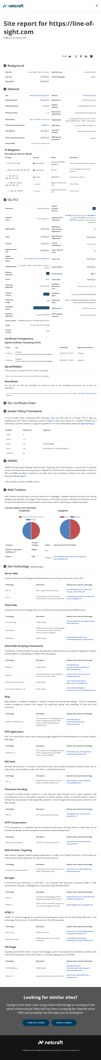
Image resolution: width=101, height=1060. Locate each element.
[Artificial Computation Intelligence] (15, 552)
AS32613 (44, 125)
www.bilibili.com (88, 897)
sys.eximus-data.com (86, 596)
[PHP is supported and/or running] (9, 590)
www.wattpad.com (73, 719)
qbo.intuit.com (84, 674)
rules (49, 420)
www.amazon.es (72, 841)
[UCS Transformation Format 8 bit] (10, 815)
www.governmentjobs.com (76, 933)
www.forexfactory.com (75, 589)
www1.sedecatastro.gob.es (76, 681)
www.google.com (73, 814)
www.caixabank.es (73, 621)
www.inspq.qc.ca (80, 556)
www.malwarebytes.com (75, 722)
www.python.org (73, 665)
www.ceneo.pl (88, 639)
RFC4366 (81, 218)
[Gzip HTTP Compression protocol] (22, 842)
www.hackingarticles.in (85, 931)
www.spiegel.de (84, 780)
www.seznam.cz (72, 780)
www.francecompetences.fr (77, 754)
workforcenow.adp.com (75, 899)
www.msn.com (85, 814)
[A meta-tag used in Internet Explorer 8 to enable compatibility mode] (27, 870)
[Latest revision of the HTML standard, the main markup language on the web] (11, 905)
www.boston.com (73, 752)
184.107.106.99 (48, 444)
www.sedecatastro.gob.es (76, 688)
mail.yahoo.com (72, 596)
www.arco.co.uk (72, 690)
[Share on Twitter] (75, 56)
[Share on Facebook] (81, 56)
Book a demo (64, 1023)
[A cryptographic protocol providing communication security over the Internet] (9, 597)
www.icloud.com (73, 623)
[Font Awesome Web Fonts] (24, 689)
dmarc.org (18, 476)
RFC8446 (68, 215)
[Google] (12, 556)
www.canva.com (72, 869)
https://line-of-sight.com (39, 95)
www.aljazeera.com (88, 621)
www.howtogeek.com (74, 639)
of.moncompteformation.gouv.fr (78, 968)
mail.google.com (87, 905)
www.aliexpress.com (74, 897)
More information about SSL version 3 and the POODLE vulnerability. (27, 376)
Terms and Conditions (69, 1050)
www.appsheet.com (74, 783)
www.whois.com (79, 592)
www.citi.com (71, 683)
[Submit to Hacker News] (91, 56)
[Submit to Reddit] (69, 56)
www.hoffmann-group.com (63, 556)
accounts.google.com (74, 599)
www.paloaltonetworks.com (77, 637)
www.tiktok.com (72, 940)
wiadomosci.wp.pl (73, 724)
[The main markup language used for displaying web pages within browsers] (11, 898)
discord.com (71, 975)
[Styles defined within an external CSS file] (12, 976)
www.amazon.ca (85, 841)
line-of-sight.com (89, 95)
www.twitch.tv (72, 816)
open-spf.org (86, 423)
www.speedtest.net (74, 966)
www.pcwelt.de (85, 752)
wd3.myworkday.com (74, 970)
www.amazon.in (72, 674)
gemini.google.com (60, 559)
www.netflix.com (85, 869)
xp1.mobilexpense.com (87, 690)
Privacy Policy (54, 1050)
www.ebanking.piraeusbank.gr (78, 667)
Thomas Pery (44, 100)
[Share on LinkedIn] (86, 56)
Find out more (35, 1023)
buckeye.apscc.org (73, 676)
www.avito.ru (71, 931)
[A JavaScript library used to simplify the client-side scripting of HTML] (11, 675)
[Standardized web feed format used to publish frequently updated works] (9, 782)
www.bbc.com (82, 683)
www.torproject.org (74, 669)
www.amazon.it (72, 844)
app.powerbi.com (82, 975)
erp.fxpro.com (72, 977)
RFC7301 (73, 220)
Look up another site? (17, 38)
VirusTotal (44, 119)
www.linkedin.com (86, 940)
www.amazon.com (73, 871)
